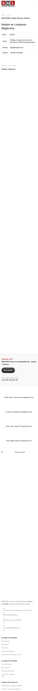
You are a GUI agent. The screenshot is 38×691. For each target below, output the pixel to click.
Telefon (5, 53)
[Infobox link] (19, 397)
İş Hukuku (4, 648)
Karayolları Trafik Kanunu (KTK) (11, 654)
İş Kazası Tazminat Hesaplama (10, 689)
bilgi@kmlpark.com (16, 47)
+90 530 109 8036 (16, 53)
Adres (5, 41)
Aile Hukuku (5, 644)
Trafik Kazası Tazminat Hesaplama (12, 685)
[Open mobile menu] (34, 4)
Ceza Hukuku (5, 641)
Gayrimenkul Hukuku (7, 671)
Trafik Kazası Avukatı (7, 651)
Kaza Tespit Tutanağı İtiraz (7, 675)
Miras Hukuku (5, 667)
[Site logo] (8, 4)
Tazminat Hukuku (6, 664)
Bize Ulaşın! (8, 370)
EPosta (5, 47)
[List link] (19, 543)
